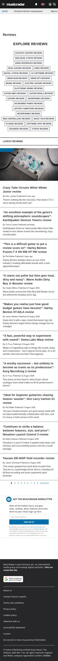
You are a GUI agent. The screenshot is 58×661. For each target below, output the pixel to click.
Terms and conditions (13, 602)
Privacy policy (9, 609)
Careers (7, 633)
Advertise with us (11, 621)
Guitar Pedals (7, 150)
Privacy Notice (39, 529)
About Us (7, 590)
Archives (44, 483)
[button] (3, 4)
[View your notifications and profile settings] (36, 4)
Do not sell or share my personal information (24, 640)
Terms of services (36, 527)
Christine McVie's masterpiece (28, 11)
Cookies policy (10, 615)
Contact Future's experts (14, 596)
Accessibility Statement (14, 627)
